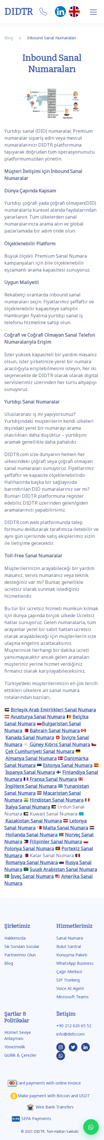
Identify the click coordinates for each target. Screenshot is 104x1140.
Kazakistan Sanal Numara (33, 821)
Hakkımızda (15, 938)
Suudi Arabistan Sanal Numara (63, 869)
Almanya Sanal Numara (31, 758)
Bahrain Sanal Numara (55, 730)
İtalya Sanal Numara (27, 807)
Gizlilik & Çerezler (20, 1055)
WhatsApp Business (75, 963)
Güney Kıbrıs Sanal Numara (59, 744)
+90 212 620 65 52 (73, 1025)
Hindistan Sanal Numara (56, 800)
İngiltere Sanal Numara (30, 786)
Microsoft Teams (72, 996)
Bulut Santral (68, 946)
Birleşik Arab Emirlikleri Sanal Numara (53, 709)
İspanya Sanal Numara (30, 772)
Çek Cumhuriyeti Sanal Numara (39, 751)
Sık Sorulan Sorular (21, 946)
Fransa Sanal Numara (53, 779)
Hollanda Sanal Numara (31, 834)
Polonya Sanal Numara (29, 848)
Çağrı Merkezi (69, 971)
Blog (8, 963)
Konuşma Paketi (71, 955)
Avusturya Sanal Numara (38, 716)
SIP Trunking (68, 980)
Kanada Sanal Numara (29, 737)
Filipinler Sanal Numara (56, 841)
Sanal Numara (69, 938)
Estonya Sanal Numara (67, 765)
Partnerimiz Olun (20, 955)
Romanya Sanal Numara (31, 862)
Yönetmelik (14, 1046)
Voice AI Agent (70, 988)
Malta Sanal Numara (65, 827)
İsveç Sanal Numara (32, 876)
